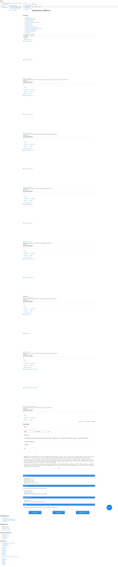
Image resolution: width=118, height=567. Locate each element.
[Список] (24, 34)
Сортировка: (26, 35)
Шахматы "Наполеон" (27, 241)
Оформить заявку (82, 512)
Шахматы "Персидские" (28, 297)
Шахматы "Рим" (26, 352)
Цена (25, 427)
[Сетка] (23, 34)
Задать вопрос (59, 512)
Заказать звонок (35, 512)
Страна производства (29, 441)
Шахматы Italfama (37, 6)
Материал (26, 435)
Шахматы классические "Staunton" (30, 406)
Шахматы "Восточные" (27, 132)
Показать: (25, 37)
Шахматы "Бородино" (27, 78)
